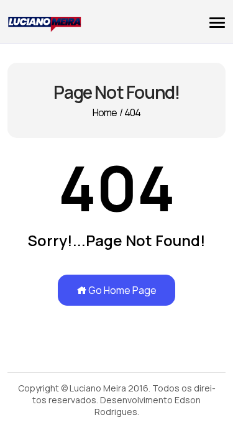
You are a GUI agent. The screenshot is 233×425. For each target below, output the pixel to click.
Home (105, 112)
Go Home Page (121, 290)
